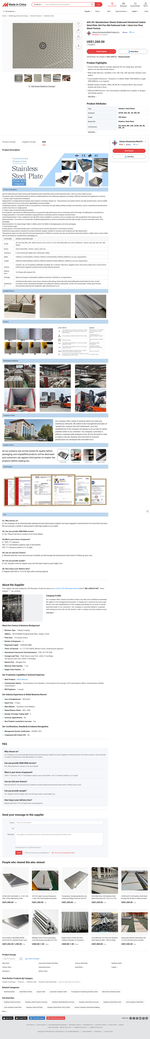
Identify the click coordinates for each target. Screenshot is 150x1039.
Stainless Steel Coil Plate (34, 1007)
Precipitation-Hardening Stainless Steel (84, 992)
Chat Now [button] (134, 51)
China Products (41, 1025)
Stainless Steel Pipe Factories (89, 1002)
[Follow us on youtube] (140, 1018)
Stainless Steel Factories (12, 1002)
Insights (121, 1025)
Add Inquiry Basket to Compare (43, 86)
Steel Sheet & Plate (25, 992)
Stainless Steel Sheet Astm (112, 1002)
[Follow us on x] (134, 1018)
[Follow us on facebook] (131, 1018)
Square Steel (41, 992)
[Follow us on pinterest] (143, 1018)
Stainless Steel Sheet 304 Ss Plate (58, 1007)
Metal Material (22, 679)
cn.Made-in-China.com (95, 1027)
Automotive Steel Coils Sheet (48, 963)
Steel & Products (36, 16)
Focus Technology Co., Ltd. (60, 1031)
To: (13, 828)
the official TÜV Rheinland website (65, 588)
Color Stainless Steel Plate (13, 1007)
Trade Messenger (37, 1018)
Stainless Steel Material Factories (63, 1002)
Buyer (97, 11)
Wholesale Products (75, 1025)
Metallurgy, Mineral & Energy (18, 16)
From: (12, 823)
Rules (146, 11)
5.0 (122, 144)
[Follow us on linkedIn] (146, 1018)
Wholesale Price (88, 1025)
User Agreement (87, 1031)
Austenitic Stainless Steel (58, 992)
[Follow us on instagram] (137, 1018)
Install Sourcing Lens (57, 1018)
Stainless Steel (49, 16)
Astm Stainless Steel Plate (134, 1002)
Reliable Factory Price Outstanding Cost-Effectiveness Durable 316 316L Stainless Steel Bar (44, 940)
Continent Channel (100, 1025)
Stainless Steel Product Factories (36, 1002)
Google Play (21, 1018)
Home (4, 16)
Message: (11, 834)
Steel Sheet (78, 967)
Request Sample (124, 57)
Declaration (98, 1031)
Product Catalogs (33, 959)
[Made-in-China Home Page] (14, 4)
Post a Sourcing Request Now (63, 853)
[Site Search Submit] (98, 4)
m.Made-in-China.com (80, 1027)
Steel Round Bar (9, 992)
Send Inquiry (102, 51)
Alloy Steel (5, 963)
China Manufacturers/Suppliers (57, 1025)
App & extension (121, 11)
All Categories (9, 11)
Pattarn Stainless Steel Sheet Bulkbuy (87, 1007)
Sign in (145, 6)
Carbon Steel (6, 967)
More (4, 1011)
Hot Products (30, 1025)
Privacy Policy (108, 1031)
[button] (92, 4)
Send (19, 853)
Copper (113, 967)
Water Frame (43, 971)
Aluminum (5, 971)
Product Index (112, 1025)
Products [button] (37, 4)
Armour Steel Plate (81, 963)
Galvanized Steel (44, 967)
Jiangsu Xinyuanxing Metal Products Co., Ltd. (106, 32)
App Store (7, 1018)
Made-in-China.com (65, 1027)
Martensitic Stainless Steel (111, 992)
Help (108, 11)
